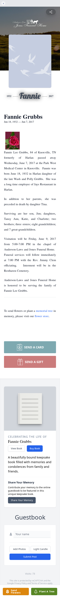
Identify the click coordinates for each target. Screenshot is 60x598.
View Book (16, 448)
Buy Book (35, 448)
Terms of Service (39, 583)
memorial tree (44, 311)
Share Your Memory (22, 500)
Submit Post (30, 556)
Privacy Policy (20, 583)
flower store (42, 316)
